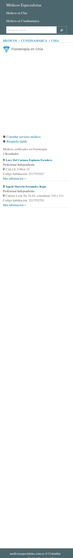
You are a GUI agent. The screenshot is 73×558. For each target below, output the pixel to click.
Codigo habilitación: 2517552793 (23, 200)
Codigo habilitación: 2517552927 (23, 174)
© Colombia (35, 553)
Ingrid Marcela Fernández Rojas (26, 186)
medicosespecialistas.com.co (27, 553)
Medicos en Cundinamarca (22, 21)
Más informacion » (14, 178)
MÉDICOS (10, 40)
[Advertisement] (36, 93)
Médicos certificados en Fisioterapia (25, 149)
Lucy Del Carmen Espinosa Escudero (29, 160)
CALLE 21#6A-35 (17, 169)
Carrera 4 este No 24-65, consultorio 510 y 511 (35, 196)
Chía (55, 40)
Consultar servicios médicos (23, 137)
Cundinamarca (34, 40)
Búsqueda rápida (16, 141)
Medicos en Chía (16, 13)
